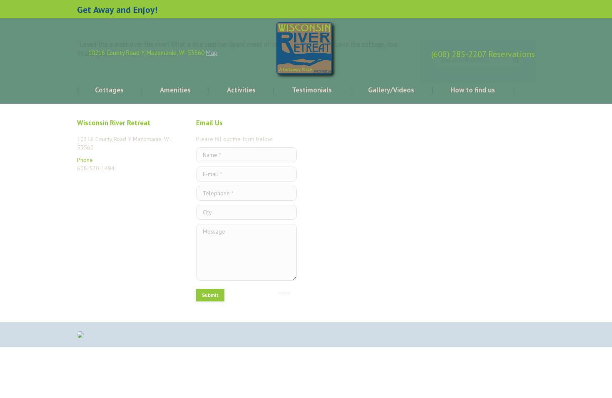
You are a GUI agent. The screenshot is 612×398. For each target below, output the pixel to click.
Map (211, 53)
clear (285, 292)
